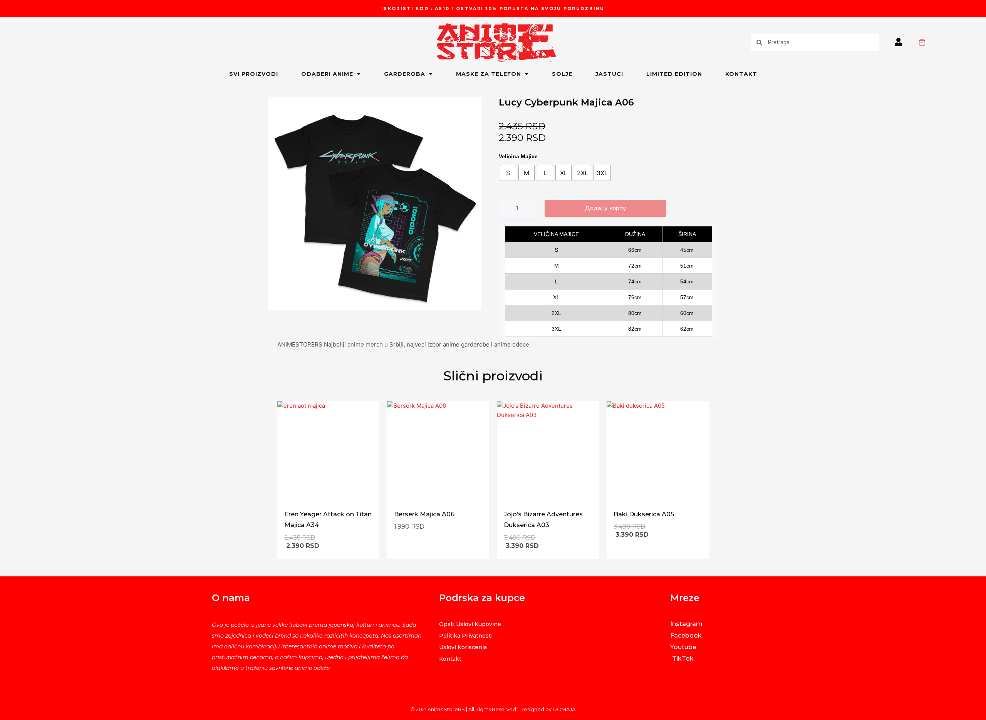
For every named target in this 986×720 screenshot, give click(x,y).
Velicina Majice (518, 156)
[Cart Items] (952, 42)
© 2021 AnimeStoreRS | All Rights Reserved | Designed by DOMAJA (493, 709)
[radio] (508, 173)
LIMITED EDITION (674, 73)
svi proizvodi (253, 73)
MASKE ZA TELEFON (488, 73)
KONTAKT (741, 73)
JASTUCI (609, 73)
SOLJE (562, 73)
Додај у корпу (605, 208)
